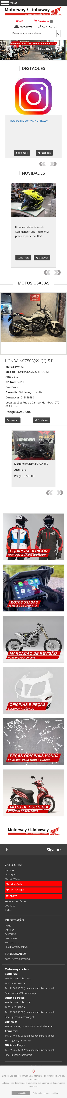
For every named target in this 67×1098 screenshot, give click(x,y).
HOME (19, 21)
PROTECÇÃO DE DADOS (16, 947)
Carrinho (44, 21)
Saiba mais (45, 48)
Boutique (10, 905)
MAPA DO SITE (12, 942)
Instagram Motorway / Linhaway (28, 120)
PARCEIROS (26, 26)
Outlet (8, 910)
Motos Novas (12, 878)
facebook (45, 152)
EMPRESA (9, 930)
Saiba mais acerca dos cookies (45, 1093)
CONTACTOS (49, 26)
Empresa (9, 870)
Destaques (11, 874)
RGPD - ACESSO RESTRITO (17, 959)
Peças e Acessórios (15, 901)
